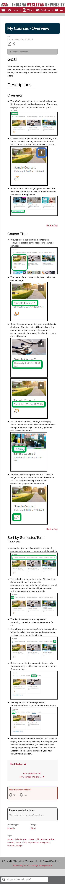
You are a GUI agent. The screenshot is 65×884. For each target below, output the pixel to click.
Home (15, 10)
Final (33, 828)
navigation (45, 842)
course (31, 839)
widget (19, 845)
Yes (14, 795)
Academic (46, 10)
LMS (24, 842)
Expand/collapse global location (61, 9)
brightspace (20, 839)
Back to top (16, 764)
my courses (33, 842)
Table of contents (20, 51)
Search (4, 879)
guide (51, 839)
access (10, 839)
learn (18, 842)
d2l (37, 839)
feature (44, 839)
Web (29, 10)
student (11, 845)
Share (14, 44)
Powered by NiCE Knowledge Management (32, 865)
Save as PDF (9, 44)
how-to (10, 842)
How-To (11, 828)
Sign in (61, 880)
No (25, 795)
